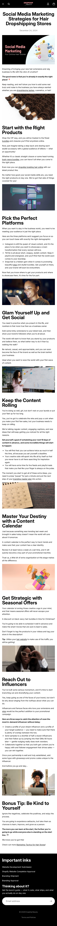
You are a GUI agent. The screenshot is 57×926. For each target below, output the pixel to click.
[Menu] (3, 4)
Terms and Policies (28, 917)
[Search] (9, 4)
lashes (31, 90)
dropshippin (22, 90)
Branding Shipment (10, 876)
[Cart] (54, 4)
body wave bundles (10, 159)
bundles (5, 141)
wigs (15, 265)
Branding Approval (10, 880)
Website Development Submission (17, 867)
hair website (21, 639)
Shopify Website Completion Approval (18, 871)
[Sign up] (51, 901)
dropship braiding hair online (30, 167)
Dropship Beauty (31, 912)
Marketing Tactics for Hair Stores (30, 845)
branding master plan (22, 479)
